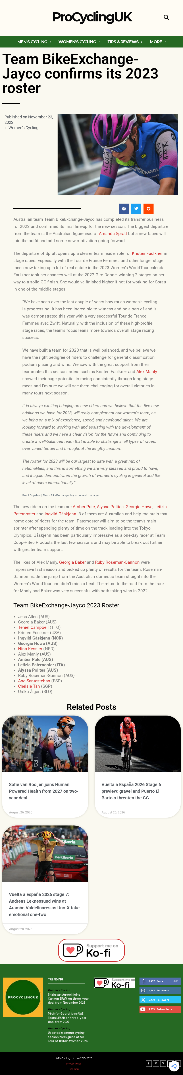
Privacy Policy (73, 1063)
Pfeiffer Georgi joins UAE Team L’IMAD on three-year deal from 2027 (67, 1017)
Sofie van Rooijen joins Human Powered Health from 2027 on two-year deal (43, 791)
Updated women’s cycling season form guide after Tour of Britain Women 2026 (68, 1037)
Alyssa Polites (110, 506)
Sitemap (74, 1069)
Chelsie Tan (29, 686)
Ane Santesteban (34, 680)
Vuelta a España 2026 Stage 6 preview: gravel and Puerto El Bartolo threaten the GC (131, 791)
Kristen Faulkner (147, 253)
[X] (163, 1064)
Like (175, 981)
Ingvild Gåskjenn (60, 513)
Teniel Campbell (33, 627)
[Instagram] (156, 1064)
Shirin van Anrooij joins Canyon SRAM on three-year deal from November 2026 (68, 998)
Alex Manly (146, 371)
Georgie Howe (139, 506)
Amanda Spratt (113, 233)
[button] (166, 18)
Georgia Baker (72, 562)
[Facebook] (149, 1064)
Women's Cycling (23, 127)
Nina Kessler (30, 648)
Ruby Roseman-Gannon (117, 562)
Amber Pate (84, 506)
